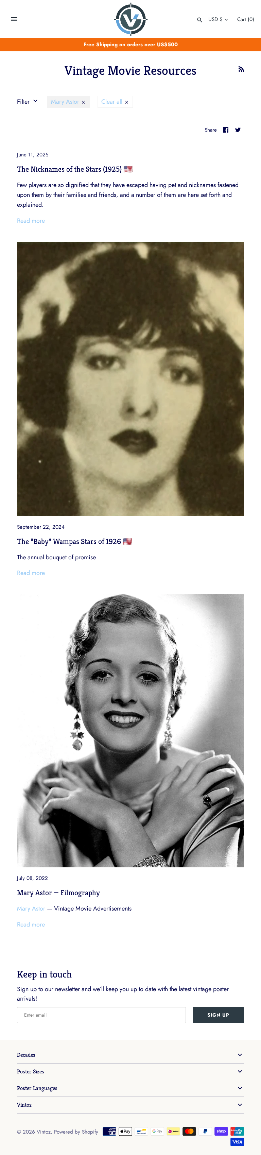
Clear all (112, 101)
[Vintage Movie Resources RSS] (241, 71)
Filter (24, 101)
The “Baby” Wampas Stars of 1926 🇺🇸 (74, 541)
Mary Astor (66, 101)
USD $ (215, 19)
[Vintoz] (130, 19)
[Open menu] (14, 19)
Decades (26, 1054)
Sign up (218, 1015)
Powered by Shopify (76, 1132)
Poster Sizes (30, 1071)
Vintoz (24, 1104)
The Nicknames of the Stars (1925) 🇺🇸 (75, 169)
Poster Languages (37, 1088)
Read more (31, 220)
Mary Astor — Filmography (58, 892)
